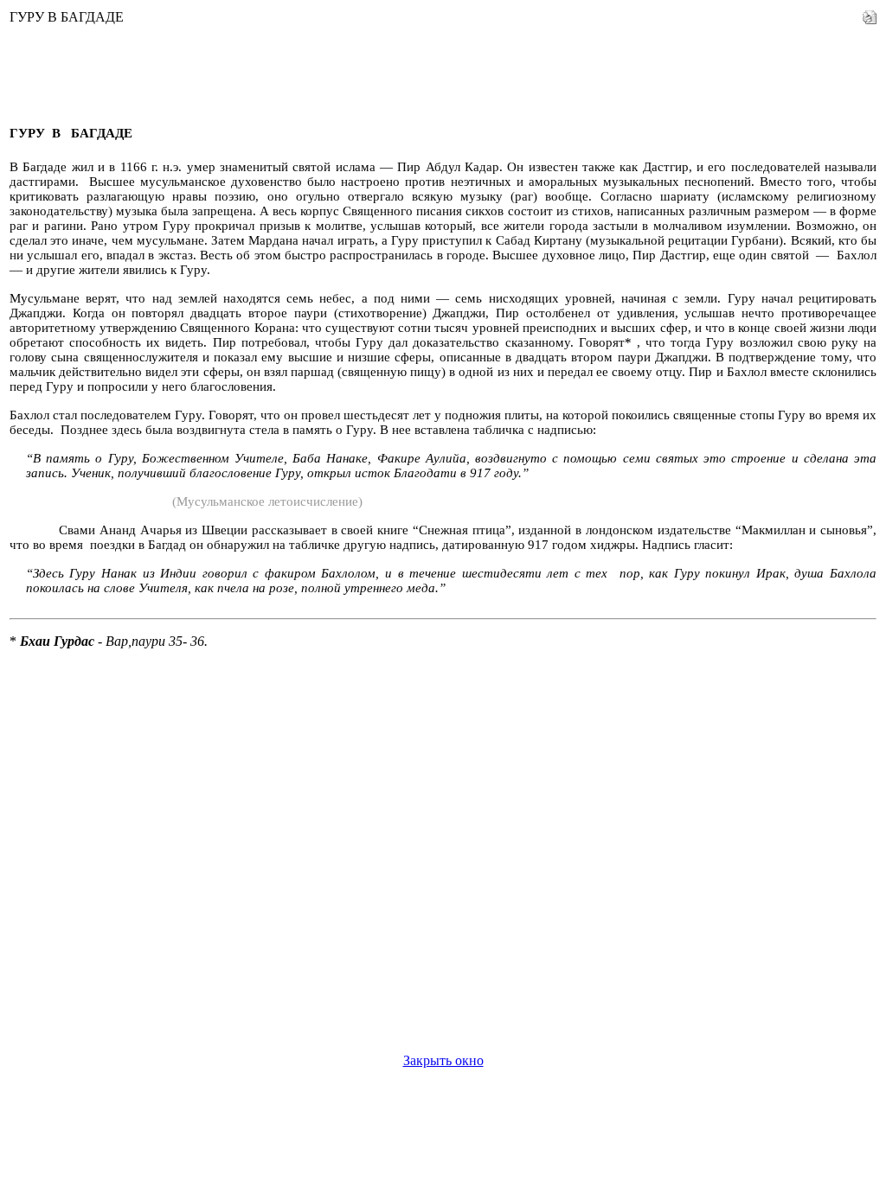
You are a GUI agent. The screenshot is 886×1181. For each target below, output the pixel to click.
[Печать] (869, 12)
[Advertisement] (324, 69)
